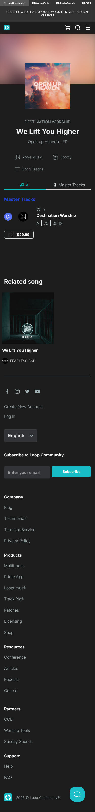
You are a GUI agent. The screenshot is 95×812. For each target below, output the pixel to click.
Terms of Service (19, 529)
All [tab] (28, 185)
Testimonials (15, 518)
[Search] (78, 28)
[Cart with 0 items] (68, 27)
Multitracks (14, 565)
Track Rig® (14, 598)
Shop (8, 632)
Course (10, 690)
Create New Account (23, 406)
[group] (19, 235)
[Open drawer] (88, 28)
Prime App (13, 576)
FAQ (8, 777)
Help (8, 766)
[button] (9, 217)
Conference (15, 657)
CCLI (8, 719)
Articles (11, 668)
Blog (8, 507)
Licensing (13, 621)
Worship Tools (17, 730)
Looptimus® (15, 587)
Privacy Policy (17, 540)
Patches (11, 610)
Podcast (11, 679)
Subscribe (71, 471)
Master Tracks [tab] (72, 185)
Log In (9, 416)
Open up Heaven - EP (47, 141)
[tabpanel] (47, 222)
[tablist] (47, 185)
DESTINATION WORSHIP (47, 121)
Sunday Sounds (18, 741)
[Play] (8, 217)
